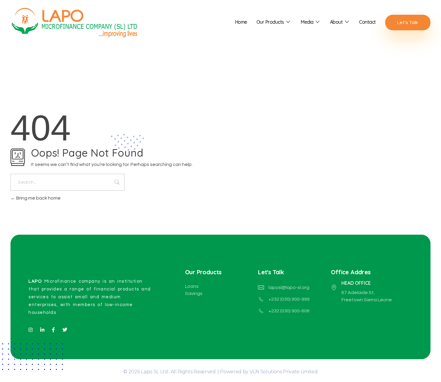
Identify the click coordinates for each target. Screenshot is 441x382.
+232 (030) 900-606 (289, 310)
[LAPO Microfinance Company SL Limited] (78, 21)
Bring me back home (38, 198)
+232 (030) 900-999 (289, 299)
